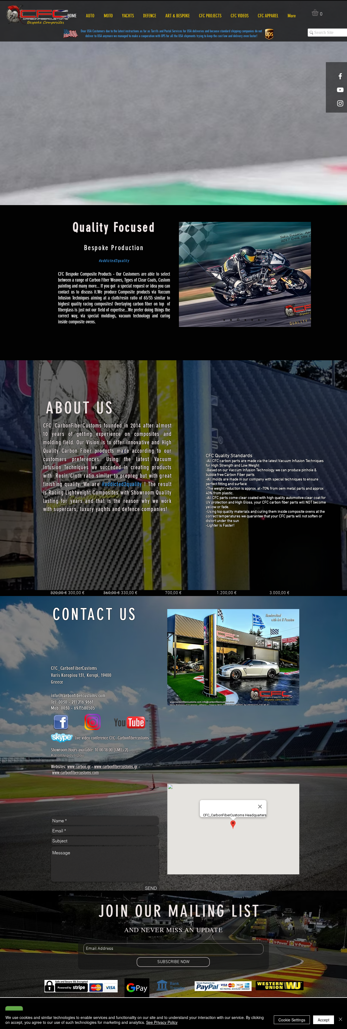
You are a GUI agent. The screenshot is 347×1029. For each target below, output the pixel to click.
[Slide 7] (224, 320)
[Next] (302, 274)
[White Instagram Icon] (340, 103)
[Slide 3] (244, 320)
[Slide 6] (265, 320)
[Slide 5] (259, 320)
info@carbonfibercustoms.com (78, 696)
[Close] (340, 1020)
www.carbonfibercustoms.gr (115, 767)
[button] (319, 12)
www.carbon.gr (79, 767)
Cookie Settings (291, 1019)
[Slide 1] (231, 320)
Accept (323, 1019)
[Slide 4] (251, 320)
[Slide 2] (238, 320)
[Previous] (187, 274)
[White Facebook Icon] (340, 76)
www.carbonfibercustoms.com (75, 773)
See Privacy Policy (162, 1022)
